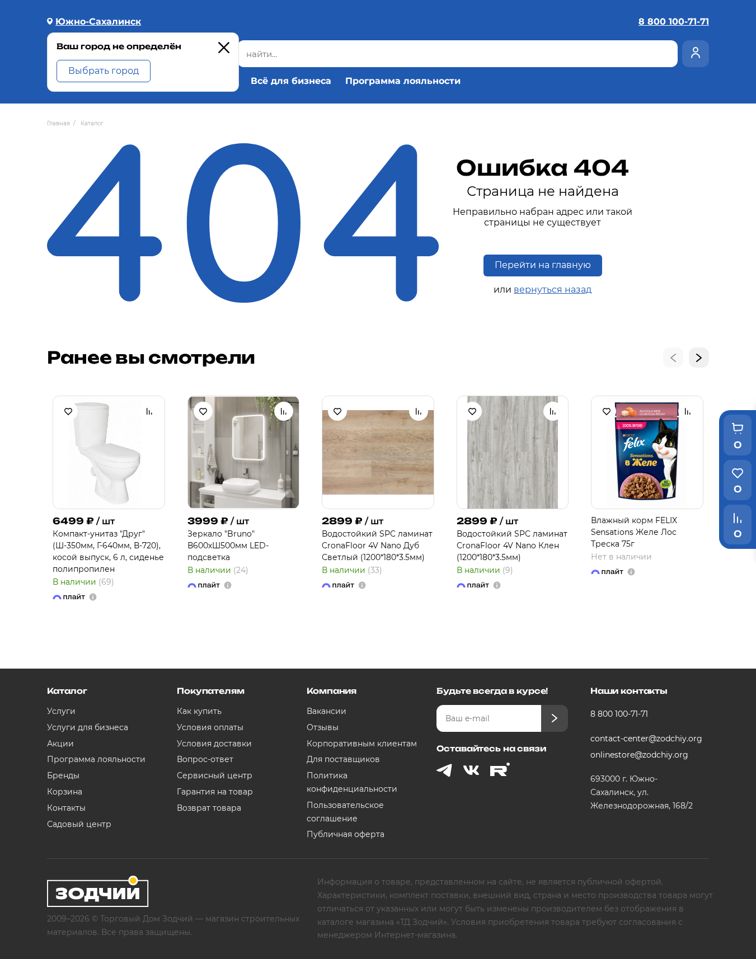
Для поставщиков (343, 759)
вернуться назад (552, 289)
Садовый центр (79, 824)
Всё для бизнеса (291, 81)
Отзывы (323, 727)
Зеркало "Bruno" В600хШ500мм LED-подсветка (228, 545)
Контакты (66, 808)
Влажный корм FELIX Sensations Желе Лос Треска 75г (634, 532)
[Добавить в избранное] (68, 411)
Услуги (61, 711)
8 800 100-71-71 (619, 714)
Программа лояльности (403, 81)
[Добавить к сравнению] (149, 411)
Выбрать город (103, 70)
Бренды (63, 775)
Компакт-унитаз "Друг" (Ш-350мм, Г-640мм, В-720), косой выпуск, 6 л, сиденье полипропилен (108, 551)
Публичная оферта (345, 834)
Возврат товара (209, 808)
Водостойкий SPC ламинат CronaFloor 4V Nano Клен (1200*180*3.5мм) (512, 545)
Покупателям (210, 690)
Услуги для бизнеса (87, 727)
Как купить (199, 711)
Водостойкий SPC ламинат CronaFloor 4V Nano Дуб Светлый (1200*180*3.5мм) (377, 545)
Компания (331, 690)
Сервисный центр (214, 775)
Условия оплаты (210, 727)
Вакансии (326, 711)
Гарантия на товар (215, 792)
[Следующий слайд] (699, 357)
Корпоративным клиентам (362, 744)
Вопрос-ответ (205, 759)
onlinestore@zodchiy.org (639, 755)
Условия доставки (214, 744)
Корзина (64, 792)
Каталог (67, 690)
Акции (60, 744)
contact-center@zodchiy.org (645, 739)
